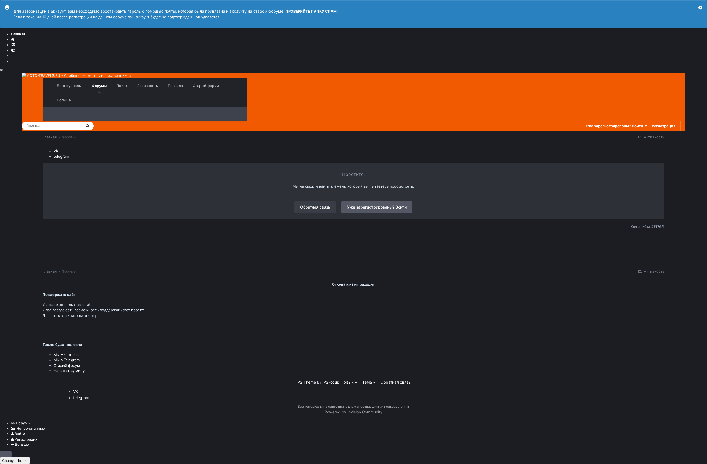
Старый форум (206, 85)
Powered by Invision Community (353, 412)
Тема (367, 382)
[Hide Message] (700, 7)
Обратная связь (315, 207)
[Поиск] (87, 126)
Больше (64, 100)
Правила (175, 85)
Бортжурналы (69, 85)
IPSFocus (330, 382)
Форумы (99, 85)
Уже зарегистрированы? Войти (615, 126)
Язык (349, 382)
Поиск (122, 85)
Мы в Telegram (67, 360)
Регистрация (664, 126)
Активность (147, 85)
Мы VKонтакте (67, 354)
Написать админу (69, 370)
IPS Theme (306, 382)
